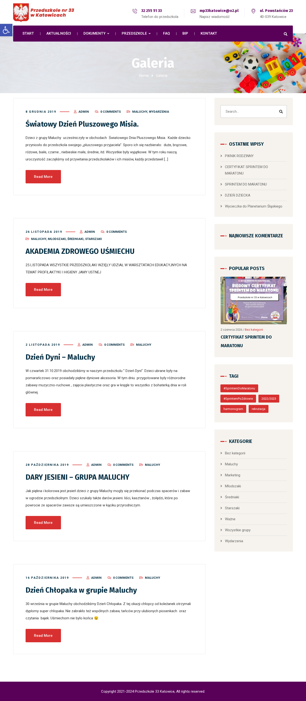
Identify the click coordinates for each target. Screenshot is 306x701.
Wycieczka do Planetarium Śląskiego (253, 206)
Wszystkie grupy (238, 530)
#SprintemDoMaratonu (239, 388)
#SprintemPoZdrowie (238, 398)
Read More (43, 177)
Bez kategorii (254, 329)
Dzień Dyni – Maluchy (60, 357)
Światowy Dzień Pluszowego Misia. (82, 124)
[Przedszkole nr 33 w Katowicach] (55, 12)
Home (144, 75)
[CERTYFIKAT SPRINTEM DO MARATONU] (254, 300)
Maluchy (139, 111)
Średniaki (75, 239)
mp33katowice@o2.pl (219, 10)
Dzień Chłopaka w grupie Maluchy (81, 590)
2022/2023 (269, 398)
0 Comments (110, 111)
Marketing (232, 475)
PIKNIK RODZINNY (239, 156)
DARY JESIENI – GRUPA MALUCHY (77, 477)
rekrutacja (258, 409)
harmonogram (233, 409)
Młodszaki (57, 239)
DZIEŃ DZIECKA (237, 195)
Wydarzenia (159, 111)
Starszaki (93, 239)
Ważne (230, 519)
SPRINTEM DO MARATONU (246, 184)
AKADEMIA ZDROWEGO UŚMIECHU (80, 251)
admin (83, 111)
